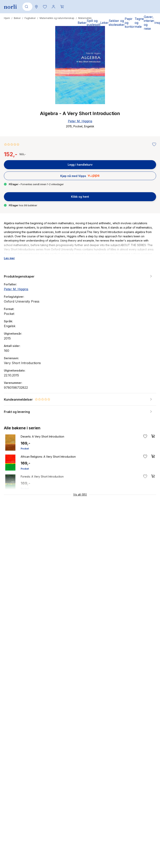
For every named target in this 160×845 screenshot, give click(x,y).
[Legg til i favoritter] (153, 144)
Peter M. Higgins (80, 121)
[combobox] (26, 7)
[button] (45, 6)
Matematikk (85, 18)
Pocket (25, 448)
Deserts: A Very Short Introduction (42, 436)
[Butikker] (36, 6)
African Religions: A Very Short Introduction (48, 456)
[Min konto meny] (53, 6)
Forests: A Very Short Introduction (42, 476)
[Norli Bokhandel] (10, 6)
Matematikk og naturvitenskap (57, 18)
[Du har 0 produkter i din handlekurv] (62, 6)
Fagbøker (30, 18)
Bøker (17, 18)
